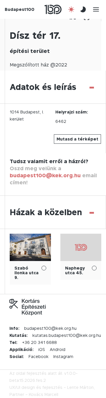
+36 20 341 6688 (39, 342)
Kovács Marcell (43, 394)
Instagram (63, 356)
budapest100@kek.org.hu (45, 175)
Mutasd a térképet (77, 138)
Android (57, 349)
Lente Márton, (81, 387)
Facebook (39, 356)
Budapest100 (19, 9)
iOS (41, 349)
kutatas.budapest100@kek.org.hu (66, 335)
